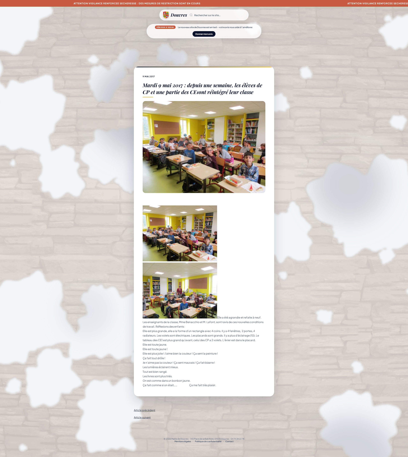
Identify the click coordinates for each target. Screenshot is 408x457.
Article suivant (142, 417)
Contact (229, 441)
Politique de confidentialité (208, 441)
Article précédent (144, 410)
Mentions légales (183, 441)
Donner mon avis (204, 34)
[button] (218, 15)
